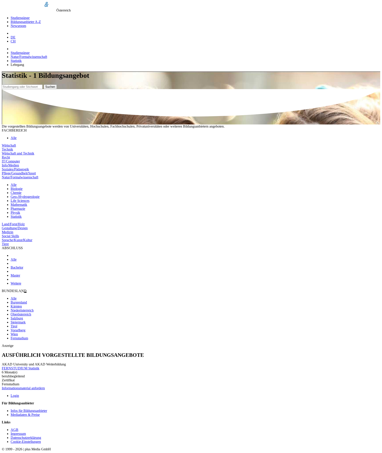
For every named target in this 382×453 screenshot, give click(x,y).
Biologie (17, 189)
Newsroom (18, 26)
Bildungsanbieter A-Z (26, 22)
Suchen (50, 86)
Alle (14, 138)
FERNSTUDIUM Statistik (20, 368)
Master (15, 275)
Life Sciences (20, 201)
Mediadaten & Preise (25, 415)
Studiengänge (20, 18)
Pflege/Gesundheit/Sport (19, 173)
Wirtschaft (9, 145)
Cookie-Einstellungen (26, 441)
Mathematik (19, 204)
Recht (6, 157)
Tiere (5, 244)
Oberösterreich (21, 314)
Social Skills (10, 236)
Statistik (16, 61)
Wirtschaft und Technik (18, 153)
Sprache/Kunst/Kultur (17, 240)
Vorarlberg (18, 330)
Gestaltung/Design (15, 228)
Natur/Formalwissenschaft (29, 57)
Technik (7, 149)
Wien (14, 334)
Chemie (16, 193)
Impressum (18, 434)
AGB (14, 430)
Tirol (14, 326)
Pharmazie (18, 208)
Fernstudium (19, 338)
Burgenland (19, 302)
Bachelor (17, 267)
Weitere (16, 283)
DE (13, 37)
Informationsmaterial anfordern (23, 388)
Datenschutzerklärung (26, 438)
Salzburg (17, 318)
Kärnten (16, 306)
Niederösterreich (22, 310)
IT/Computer (11, 161)
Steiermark (18, 322)
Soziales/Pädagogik (15, 169)
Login (15, 396)
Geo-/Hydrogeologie (25, 197)
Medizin (7, 232)
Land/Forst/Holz (13, 224)
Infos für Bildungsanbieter (29, 411)
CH (13, 41)
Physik (15, 212)
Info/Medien (10, 165)
